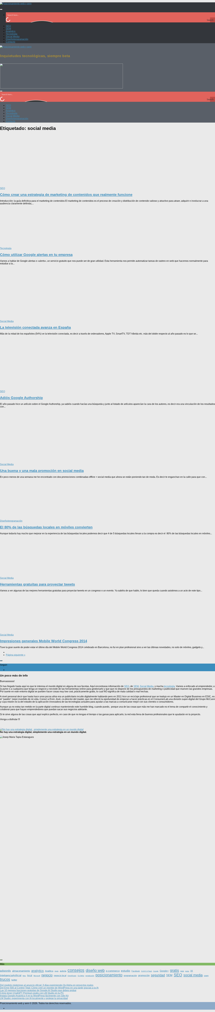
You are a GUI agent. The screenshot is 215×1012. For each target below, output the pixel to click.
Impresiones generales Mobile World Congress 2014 (43, 641)
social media (193, 975)
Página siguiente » (15, 655)
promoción (144, 975)
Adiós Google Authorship (21, 398)
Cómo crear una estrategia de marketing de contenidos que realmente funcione (66, 195)
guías (187, 971)
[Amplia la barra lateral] (1, 660)
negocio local (60, 975)
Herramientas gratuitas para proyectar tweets (37, 584)
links (24, 976)
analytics (37, 970)
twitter (14, 980)
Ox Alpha (81, 976)
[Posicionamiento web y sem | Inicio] (15, 3)
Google (155, 971)
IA (191, 970)
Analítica (49, 971)
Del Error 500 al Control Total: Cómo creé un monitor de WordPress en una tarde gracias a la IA (49, 988)
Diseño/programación (17, 39)
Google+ (164, 971)
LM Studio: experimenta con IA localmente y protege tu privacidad (34, 998)
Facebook (135, 971)
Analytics (10, 31)
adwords (5, 970)
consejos (76, 970)
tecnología (169, 686)
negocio (47, 975)
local (29, 975)
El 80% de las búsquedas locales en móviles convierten (46, 527)
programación (130, 975)
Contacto (10, 42)
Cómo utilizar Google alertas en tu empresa (36, 255)
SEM (8, 28)
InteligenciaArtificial (10, 975)
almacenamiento (21, 970)
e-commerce (113, 970)
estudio (125, 970)
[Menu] (1, 9)
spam (206, 976)
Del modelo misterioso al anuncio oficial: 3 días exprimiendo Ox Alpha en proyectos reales (46, 985)
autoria (63, 971)
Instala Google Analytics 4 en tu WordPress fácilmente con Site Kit (34, 995)
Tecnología (11, 34)
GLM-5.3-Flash (146, 971)
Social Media (12, 36)
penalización (89, 976)
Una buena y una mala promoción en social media (42, 471)
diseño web (95, 970)
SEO (8, 26)
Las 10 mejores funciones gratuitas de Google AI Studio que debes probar (38, 990)
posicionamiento (109, 975)
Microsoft (36, 976)
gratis (174, 970)
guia (182, 971)
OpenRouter (72, 976)
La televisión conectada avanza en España (35, 327)
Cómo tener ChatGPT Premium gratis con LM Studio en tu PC (32, 993)
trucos (5, 979)
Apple (57, 971)
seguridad (158, 975)
